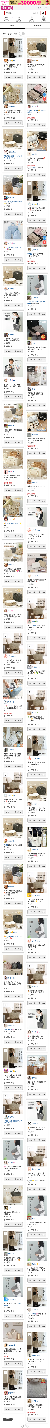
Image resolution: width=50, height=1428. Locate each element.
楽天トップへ (43, 8)
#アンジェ (32, 625)
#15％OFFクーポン (13, 936)
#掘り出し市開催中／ (13, 1121)
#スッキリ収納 (32, 302)
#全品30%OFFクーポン (12, 156)
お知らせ (31, 19)
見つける (19, 19)
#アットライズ (13, 157)
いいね (19, 77)
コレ (8, 77)
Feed (6, 19)
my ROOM (43, 19)
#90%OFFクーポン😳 (13, 523)
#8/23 (6, 845)
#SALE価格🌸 (9, 1030)
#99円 (29, 254)
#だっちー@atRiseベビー (13, 202)
